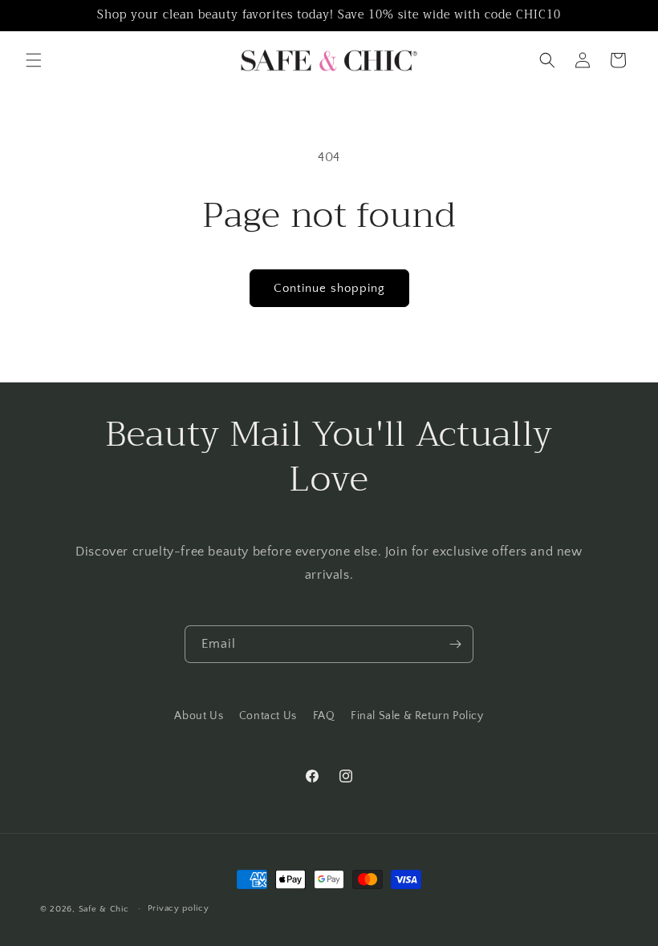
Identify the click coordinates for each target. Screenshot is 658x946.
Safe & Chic (104, 909)
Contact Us (268, 716)
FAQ (324, 716)
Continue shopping (329, 288)
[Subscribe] (455, 644)
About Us (198, 716)
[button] (33, 60)
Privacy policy (178, 908)
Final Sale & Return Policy (417, 716)
